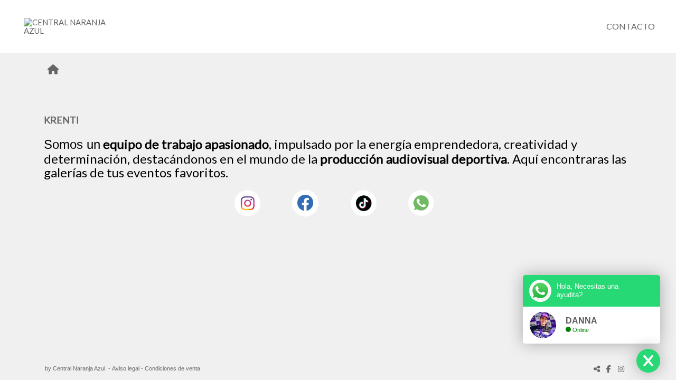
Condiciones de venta (172, 368)
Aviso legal (125, 368)
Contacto (630, 26)
